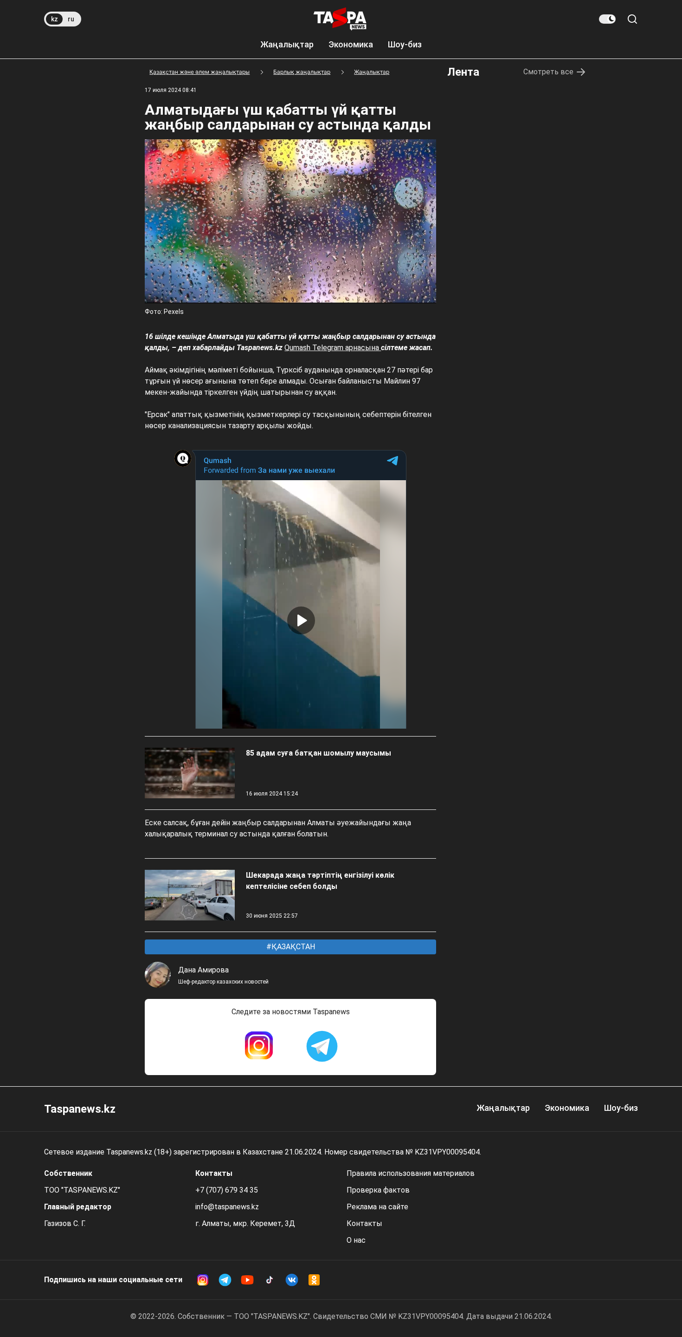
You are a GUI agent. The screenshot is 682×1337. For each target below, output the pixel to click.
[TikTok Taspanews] (269, 1279)
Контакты (364, 1223)
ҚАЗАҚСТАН (292, 946)
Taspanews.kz (80, 1108)
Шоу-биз (405, 44)
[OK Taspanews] (314, 1279)
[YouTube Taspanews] (247, 1279)
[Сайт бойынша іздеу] (632, 19)
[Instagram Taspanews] (259, 1046)
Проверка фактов (378, 1190)
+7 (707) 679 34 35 (226, 1190)
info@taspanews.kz (227, 1206)
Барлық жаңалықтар (301, 71)
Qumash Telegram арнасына (332, 347)
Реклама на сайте (377, 1206)
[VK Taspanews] (291, 1279)
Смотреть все (548, 71)
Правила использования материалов (411, 1173)
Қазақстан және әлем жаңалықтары (199, 71)
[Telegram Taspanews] (322, 1046)
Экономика (350, 44)
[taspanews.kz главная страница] (340, 19)
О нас (356, 1240)
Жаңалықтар (287, 44)
